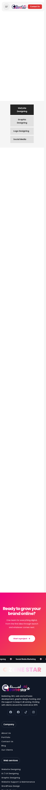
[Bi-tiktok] (26, 712)
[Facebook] (10, 712)
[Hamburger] (6, 6)
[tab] (22, 110)
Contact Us (35, 7)
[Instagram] (33, 712)
